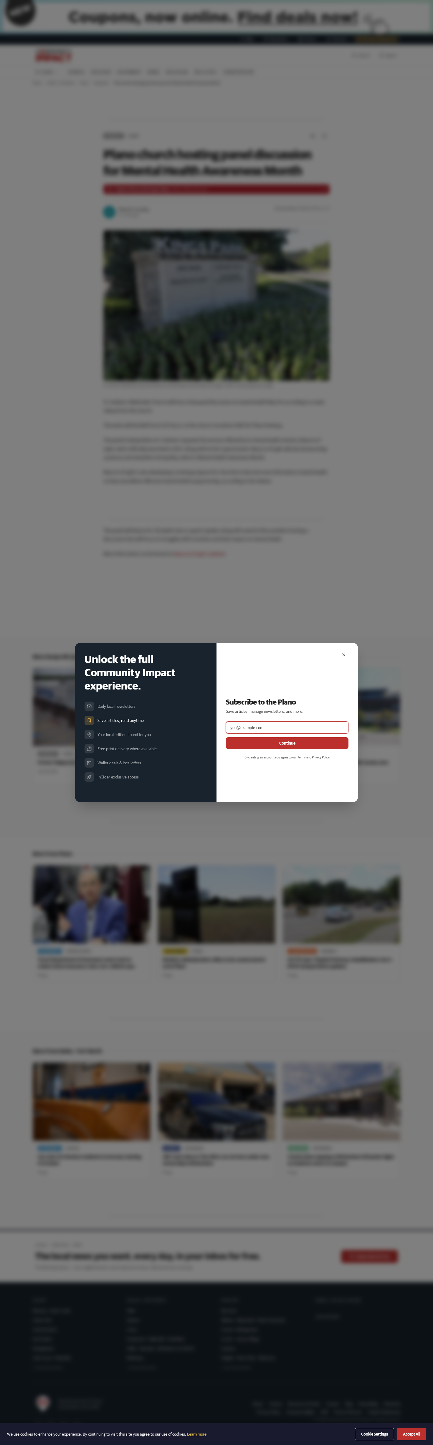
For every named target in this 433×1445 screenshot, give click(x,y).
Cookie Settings (374, 1434)
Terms (302, 757)
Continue (287, 743)
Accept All (411, 1434)
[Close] (343, 654)
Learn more (196, 1434)
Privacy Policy (320, 757)
